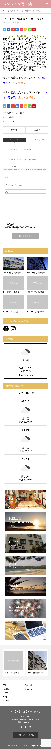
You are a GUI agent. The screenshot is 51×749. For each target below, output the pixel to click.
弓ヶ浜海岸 (16, 23)
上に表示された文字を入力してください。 (20, 227)
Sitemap (28, 689)
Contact (28, 685)
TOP (4, 685)
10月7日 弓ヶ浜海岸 (11, 673)
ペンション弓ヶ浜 (17, 4)
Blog (5, 696)
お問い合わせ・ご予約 (25, 735)
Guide (5, 692)
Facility (6, 689)
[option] (14, 662)
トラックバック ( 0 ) (37, 140)
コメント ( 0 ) (14, 140)
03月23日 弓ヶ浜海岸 (35, 673)
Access (6, 700)
